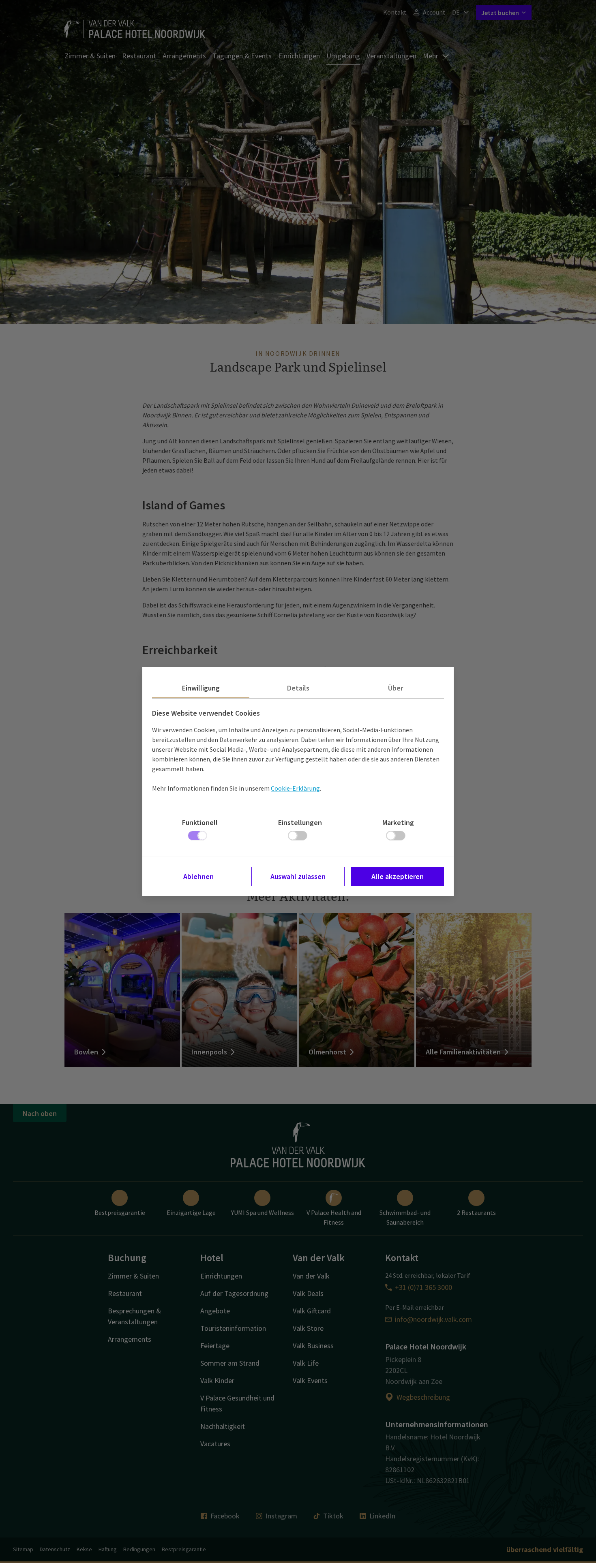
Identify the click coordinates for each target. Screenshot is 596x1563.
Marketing (398, 822)
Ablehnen (198, 876)
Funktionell (200, 822)
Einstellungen (300, 822)
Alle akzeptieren (397, 876)
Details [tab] (298, 688)
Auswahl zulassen (298, 876)
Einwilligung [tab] (201, 688)
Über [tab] (395, 688)
